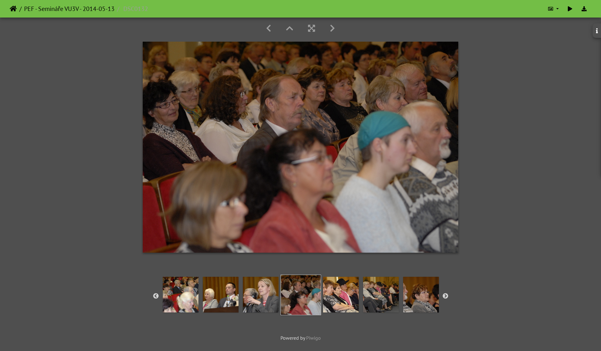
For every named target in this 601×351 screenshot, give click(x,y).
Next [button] (445, 296)
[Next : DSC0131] (332, 28)
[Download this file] (584, 9)
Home (13, 8)
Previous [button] (156, 296)
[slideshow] (570, 9)
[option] (181, 294)
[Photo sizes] (553, 9)
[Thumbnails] (289, 28)
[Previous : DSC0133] (269, 28)
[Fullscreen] (311, 28)
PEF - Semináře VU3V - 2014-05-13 (69, 9)
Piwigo (313, 338)
